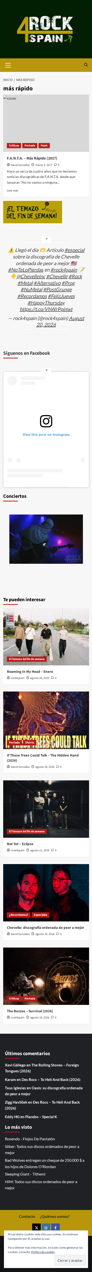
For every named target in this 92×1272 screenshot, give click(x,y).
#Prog (68, 283)
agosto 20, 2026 (44, 934)
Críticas (14, 146)
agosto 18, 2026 (39, 1017)
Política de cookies (43, 1252)
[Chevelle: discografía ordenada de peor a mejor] (46, 892)
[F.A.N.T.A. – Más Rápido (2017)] (46, 123)
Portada (30, 146)
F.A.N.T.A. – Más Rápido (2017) (32, 158)
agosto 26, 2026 (44, 767)
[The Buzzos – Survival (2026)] (46, 976)
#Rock (75, 276)
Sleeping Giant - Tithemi (25, 1174)
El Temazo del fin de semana (26, 659)
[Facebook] (55, 1228)
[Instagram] (46, 1228)
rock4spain (18, 678)
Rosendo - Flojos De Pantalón (30, 1138)
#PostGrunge (57, 289)
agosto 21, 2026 (39, 850)
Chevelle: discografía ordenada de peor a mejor (45, 927)
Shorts (29, 743)
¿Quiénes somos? (55, 1216)
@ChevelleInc (30, 276)
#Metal (25, 283)
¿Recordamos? (18, 915)
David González (20, 165)
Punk (44, 146)
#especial (74, 250)
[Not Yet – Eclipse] (46, 809)
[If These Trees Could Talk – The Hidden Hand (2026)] (46, 720)
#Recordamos (32, 296)
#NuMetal (31, 289)
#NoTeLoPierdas (25, 270)
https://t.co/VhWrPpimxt (46, 309)
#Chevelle (56, 276)
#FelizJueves (61, 296)
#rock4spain (64, 270)
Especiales (40, 915)
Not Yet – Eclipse (20, 844)
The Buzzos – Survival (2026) (30, 1011)
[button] (8, 64)
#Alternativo (47, 283)
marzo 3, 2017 (43, 165)
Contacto (27, 1216)
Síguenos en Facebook (26, 353)
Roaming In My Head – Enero (30, 671)
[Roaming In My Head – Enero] (46, 636)
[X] (36, 1228)
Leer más (12, 190)
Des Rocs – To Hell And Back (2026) (51, 1079)
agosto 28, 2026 (39, 678)
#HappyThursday (46, 303)
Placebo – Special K (41, 1116)
